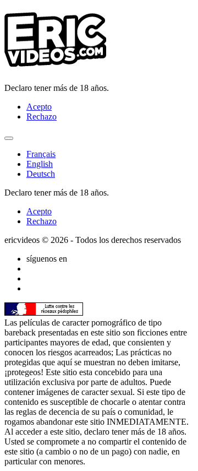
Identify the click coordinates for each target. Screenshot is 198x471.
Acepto (39, 106)
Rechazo (41, 116)
